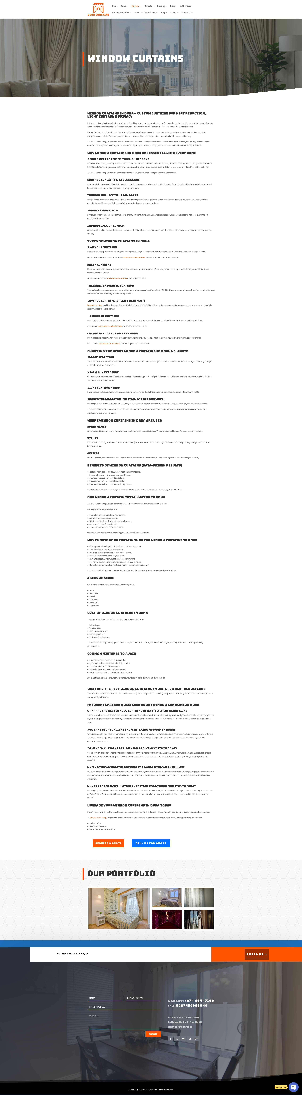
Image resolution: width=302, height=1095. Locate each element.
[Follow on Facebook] (170, 1038)
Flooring (161, 6)
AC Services (185, 6)
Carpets (148, 6)
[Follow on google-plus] (196, 1038)
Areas (137, 13)
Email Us (255, 954)
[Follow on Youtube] (183, 1038)
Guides (173, 13)
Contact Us (187, 13)
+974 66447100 (199, 1001)
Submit (153, 1034)
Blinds (123, 6)
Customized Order (120, 13)
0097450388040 (192, 1005)
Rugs (172, 6)
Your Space (150, 13)
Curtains (135, 6)
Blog (163, 13)
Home (115, 6)
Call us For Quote (151, 843)
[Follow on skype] (190, 1038)
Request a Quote (108, 843)
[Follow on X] (177, 1038)
